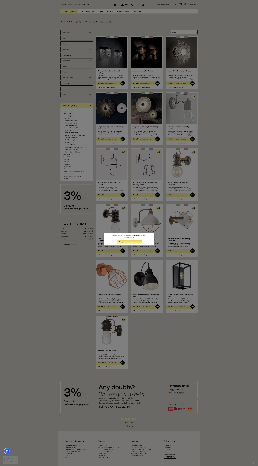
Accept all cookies (134, 242)
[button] (7, 451)
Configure (122, 242)
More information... (129, 237)
